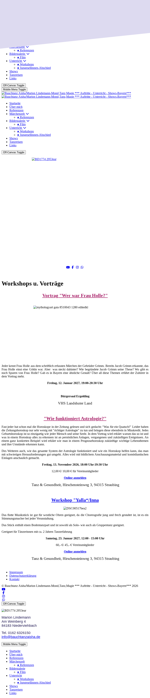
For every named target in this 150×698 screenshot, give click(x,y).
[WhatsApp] (82, 267)
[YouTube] (68, 267)
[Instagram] (77, 267)
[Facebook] (73, 267)
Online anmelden (75, 477)
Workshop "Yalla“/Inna (75, 500)
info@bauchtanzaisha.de (21, 637)
